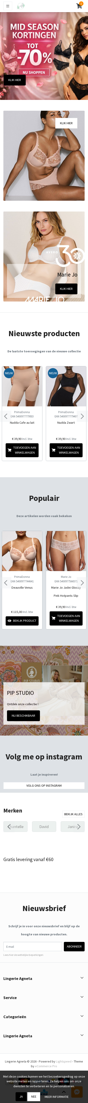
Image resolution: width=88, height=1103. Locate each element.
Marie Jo (66, 577)
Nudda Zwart (66, 423)
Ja (21, 1096)
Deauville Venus (22, 587)
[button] (79, 6)
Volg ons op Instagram (44, 785)
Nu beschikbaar (23, 716)
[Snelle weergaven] (35, 373)
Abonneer (74, 946)
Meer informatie (57, 1097)
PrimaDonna (22, 412)
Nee (33, 1096)
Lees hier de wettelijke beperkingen (23, 955)
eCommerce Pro (46, 1066)
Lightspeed (64, 1061)
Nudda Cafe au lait (22, 423)
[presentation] (5, 416)
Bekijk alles (73, 814)
